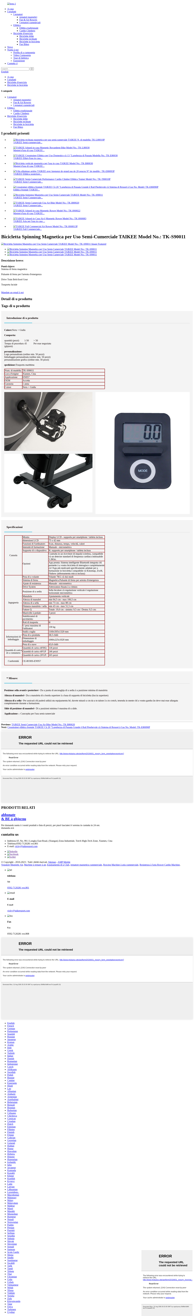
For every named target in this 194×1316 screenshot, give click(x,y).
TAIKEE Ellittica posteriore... (27, 174)
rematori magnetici (28, 17)
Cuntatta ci (12, 63)
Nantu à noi (12, 49)
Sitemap (52, 862)
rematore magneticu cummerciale (86, 864)
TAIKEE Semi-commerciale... (27, 142)
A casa (10, 9)
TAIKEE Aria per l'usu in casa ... (29, 221)
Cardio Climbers (27, 30)
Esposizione (19, 60)
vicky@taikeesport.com (26, 846)
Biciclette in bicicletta (29, 41)
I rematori (18, 14)
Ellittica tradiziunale (28, 28)
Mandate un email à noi (12, 292)
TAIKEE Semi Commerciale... (28, 182)
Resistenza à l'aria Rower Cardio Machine (160, 864)
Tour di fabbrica (21, 58)
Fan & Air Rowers (28, 19)
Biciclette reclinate (28, 39)
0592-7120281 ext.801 (18, 887)
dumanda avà (7, 828)
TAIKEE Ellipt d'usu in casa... (27, 158)
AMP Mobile (64, 862)
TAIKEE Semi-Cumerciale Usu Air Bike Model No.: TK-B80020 (43, 724)
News (10, 47)
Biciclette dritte (26, 36)
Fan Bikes (24, 44)
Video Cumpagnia (22, 55)
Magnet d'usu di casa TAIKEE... (29, 150)
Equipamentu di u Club (58, 864)
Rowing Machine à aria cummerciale (120, 864)
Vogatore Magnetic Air (12, 864)
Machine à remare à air (35, 864)
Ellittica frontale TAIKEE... (26, 189)
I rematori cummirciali (29, 22)
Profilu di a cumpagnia (24, 52)
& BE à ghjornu (13, 817)
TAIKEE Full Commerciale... (27, 229)
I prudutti (11, 11)
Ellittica (17, 25)
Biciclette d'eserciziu (23, 33)
